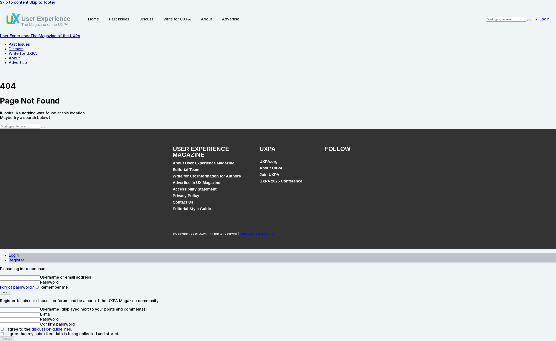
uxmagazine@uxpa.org (256, 233)
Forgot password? (17, 287)
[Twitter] (344, 164)
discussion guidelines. (51, 329)
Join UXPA (269, 174)
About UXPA (271, 168)
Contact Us (183, 202)
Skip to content (14, 2)
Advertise (230, 19)
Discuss (146, 19)
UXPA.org (269, 161)
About (206, 19)
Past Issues (119, 19)
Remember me (53, 287)
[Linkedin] (359, 164)
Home (93, 19)
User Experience (45, 18)
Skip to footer (42, 2)
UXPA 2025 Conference (281, 181)
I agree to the (38, 329)
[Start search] (529, 20)
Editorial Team (186, 169)
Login (14, 255)
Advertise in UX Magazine (196, 183)
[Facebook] (330, 164)
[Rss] (374, 164)
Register (16, 260)
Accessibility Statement (195, 189)
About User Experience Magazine (203, 163)
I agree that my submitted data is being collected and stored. (61, 333)
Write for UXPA (177, 19)
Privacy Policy (186, 196)
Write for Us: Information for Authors (207, 176)
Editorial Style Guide (192, 209)
